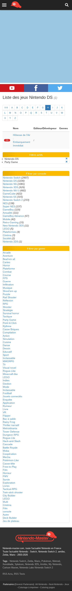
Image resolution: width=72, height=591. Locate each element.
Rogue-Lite (9, 438)
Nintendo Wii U (11, 190)
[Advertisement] (36, 38)
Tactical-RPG (10, 489)
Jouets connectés (12, 396)
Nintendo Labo (26, 567)
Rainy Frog (9, 422)
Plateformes (9, 231)
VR (4, 412)
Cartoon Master (10, 567)
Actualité (7, 212)
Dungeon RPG (11, 434)
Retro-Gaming (11, 222)
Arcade (7, 252)
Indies (6, 380)
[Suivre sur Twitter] (60, 88)
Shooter (7, 307)
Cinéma (7, 235)
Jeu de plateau (11, 521)
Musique (7, 287)
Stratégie (8, 310)
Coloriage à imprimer (28, 587)
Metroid (56, 561)
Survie (6, 479)
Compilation (9, 332)
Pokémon (46, 561)
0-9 (6, 107)
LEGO (6, 228)
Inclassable (9, 358)
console (7, 511)
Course (7, 275)
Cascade (8, 444)
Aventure (8, 255)
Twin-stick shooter (13, 492)
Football (7, 393)
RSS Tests (19, 574)
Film (5, 469)
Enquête (7, 399)
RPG (5, 303)
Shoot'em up (10, 291)
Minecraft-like (10, 374)
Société (7, 238)
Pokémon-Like (11, 460)
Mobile (6, 219)
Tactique (7, 316)
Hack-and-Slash (11, 441)
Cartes (6, 262)
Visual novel (9, 367)
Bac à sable (9, 418)
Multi (5, 501)
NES (5, 203)
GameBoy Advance (13, 215)
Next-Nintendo (56, 584)
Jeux (66, 584)
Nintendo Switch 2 (13, 200)
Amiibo (43, 564)
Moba (6, 450)
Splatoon (19, 564)
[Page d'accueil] (36, 536)
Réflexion (8, 300)
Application (9, 402)
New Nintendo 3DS (13, 225)
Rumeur (7, 406)
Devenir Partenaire (24, 584)
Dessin (6, 348)
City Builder (9, 495)
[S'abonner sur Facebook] (36, 88)
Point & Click (10, 323)
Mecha (6, 457)
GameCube (9, 193)
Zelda (30, 561)
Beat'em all (9, 259)
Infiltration (8, 284)
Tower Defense (11, 431)
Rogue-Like (9, 370)
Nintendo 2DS (10, 241)
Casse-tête (9, 463)
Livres (6, 485)
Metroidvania (10, 428)
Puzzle (6, 294)
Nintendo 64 (9, 196)
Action (6, 335)
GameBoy (8, 209)
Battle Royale (10, 447)
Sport (6, 355)
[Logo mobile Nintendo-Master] (11, 4)
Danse (6, 345)
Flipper (6, 415)
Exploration (9, 482)
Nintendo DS (10, 180)
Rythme (7, 326)
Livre (5, 409)
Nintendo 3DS (10, 187)
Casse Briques (11, 329)
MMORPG (8, 361)
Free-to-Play (10, 466)
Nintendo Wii (10, 184)
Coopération (9, 454)
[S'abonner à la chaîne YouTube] (12, 88)
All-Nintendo (41, 584)
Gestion (7, 383)
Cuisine (7, 342)
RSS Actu (8, 574)
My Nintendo (55, 564)
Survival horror (11, 313)
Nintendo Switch (12, 177)
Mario (37, 561)
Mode (6, 386)
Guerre (7, 281)
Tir (4, 364)
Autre (6, 514)
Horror (6, 265)
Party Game (9, 319)
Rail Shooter (9, 297)
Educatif (7, 351)
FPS (5, 278)
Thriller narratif (11, 425)
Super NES (9, 206)
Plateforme (9, 268)
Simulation (8, 339)
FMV (5, 476)
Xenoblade (8, 564)
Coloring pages (47, 587)
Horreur (7, 473)
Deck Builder (10, 517)
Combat (7, 271)
